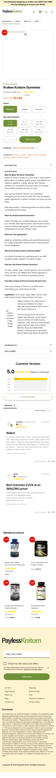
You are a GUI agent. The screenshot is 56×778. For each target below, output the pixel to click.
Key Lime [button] (39, 109)
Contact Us (9, 702)
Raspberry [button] (10, 109)
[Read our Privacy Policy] (48, 667)
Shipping (32, 688)
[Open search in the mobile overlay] (46, 12)
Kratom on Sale (19, 155)
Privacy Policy (34, 702)
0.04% (36, 21)
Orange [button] (25, 109)
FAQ (30, 695)
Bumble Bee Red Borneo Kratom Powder (14, 607)
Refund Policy (34, 691)
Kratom (17, 21)
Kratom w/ (27, 21)
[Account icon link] (34, 12)
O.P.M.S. (8, 688)
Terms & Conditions (37, 698)
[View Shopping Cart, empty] (40, 11)
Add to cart (30, 139)
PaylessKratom (7, 21)
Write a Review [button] (29, 397)
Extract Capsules (39, 155)
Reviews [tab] (8, 405)
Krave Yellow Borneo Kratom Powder (39, 564)
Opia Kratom (10, 691)
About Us (8, 695)
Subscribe (27, 676)
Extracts (6, 157)
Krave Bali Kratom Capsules (38, 607)
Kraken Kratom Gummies (16, 453)
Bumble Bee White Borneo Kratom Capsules (15, 564)
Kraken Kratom (10, 84)
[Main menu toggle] (52, 11)
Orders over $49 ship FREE (23, 148)
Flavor (6, 103)
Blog (6, 698)
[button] (25, 34)
